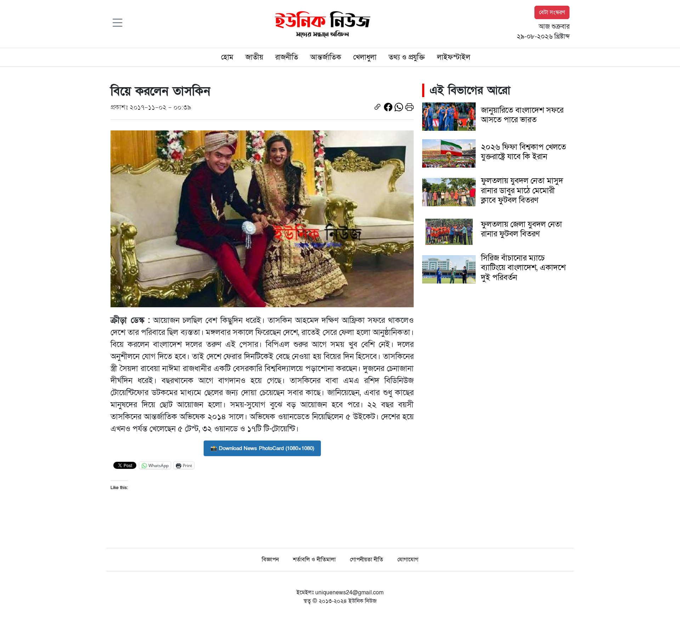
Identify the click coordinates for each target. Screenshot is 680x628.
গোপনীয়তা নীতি (366, 559)
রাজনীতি (286, 57)
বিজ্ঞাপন (270, 559)
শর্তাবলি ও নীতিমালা (314, 559)
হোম (227, 57)
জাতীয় (254, 57)
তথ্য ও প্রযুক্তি (407, 57)
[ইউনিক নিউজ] (321, 23)
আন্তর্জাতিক (325, 57)
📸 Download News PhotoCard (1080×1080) (262, 448)
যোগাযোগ (407, 559)
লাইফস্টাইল (453, 57)
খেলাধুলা (364, 57)
